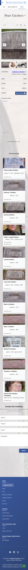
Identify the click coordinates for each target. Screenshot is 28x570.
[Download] (25, 25)
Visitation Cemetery (18, 72)
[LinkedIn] (14, 552)
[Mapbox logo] (5, 133)
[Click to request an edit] (25, 15)
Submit (23, 450)
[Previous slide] (4, 44)
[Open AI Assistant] (24, 566)
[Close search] (25, 2)
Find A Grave (5, 101)
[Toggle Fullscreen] (17, 25)
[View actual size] (21, 25)
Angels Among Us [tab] (12, 7)
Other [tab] (21, 7)
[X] (18, 552)
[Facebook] (10, 552)
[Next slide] (23, 44)
